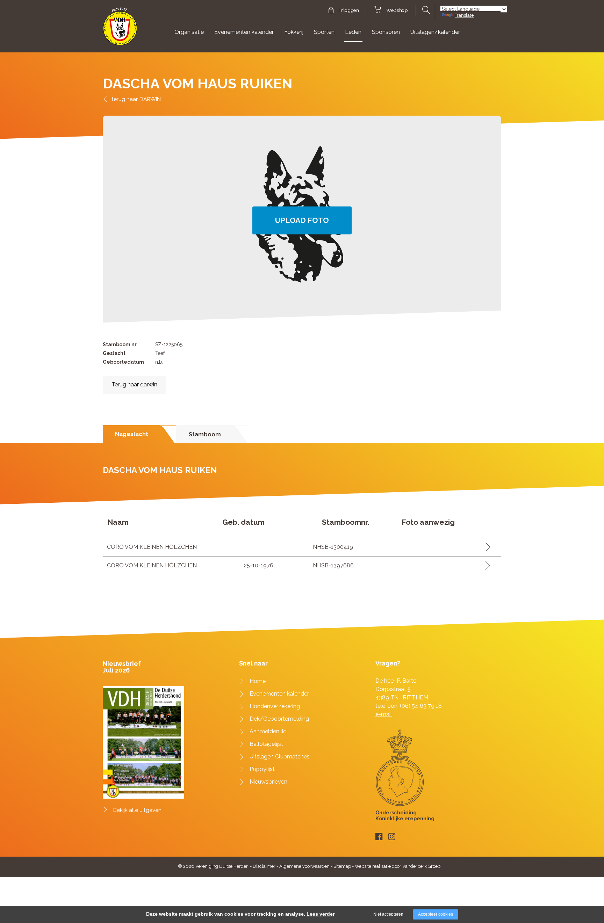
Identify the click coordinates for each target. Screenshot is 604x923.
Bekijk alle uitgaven (137, 810)
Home (258, 681)
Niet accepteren (388, 914)
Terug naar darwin (134, 384)
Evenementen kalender (244, 32)
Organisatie (189, 32)
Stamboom (205, 434)
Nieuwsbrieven (268, 781)
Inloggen (349, 10)
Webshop (397, 10)
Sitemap (342, 866)
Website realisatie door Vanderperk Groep (397, 866)
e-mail (383, 714)
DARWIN (150, 99)
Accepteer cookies (435, 914)
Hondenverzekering (275, 706)
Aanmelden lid (268, 731)
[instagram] (391, 836)
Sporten (324, 32)
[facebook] (379, 836)
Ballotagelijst (266, 744)
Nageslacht (131, 434)
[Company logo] (120, 29)
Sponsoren (386, 32)
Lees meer (485, 547)
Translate (464, 15)
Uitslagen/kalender (435, 32)
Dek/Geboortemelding (279, 718)
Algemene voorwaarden (304, 866)
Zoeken (425, 10)
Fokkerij (293, 32)
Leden (353, 32)
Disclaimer (264, 866)
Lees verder (321, 914)
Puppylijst (262, 769)
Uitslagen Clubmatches (280, 756)
